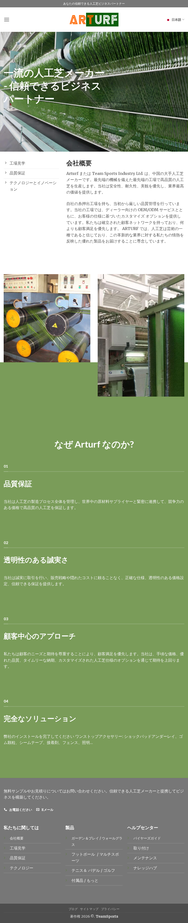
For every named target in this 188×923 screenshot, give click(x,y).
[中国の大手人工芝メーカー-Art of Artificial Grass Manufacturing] (94, 19)
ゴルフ (109, 870)
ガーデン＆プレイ (85, 838)
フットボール (83, 854)
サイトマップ (89, 909)
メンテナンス (145, 857)
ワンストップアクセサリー (98, 736)
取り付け (141, 848)
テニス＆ (79, 870)
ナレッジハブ (145, 867)
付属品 (77, 880)
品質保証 (17, 857)
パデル (94, 870)
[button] (7, 19)
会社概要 (17, 838)
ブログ (73, 909)
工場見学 (17, 848)
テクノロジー (21, 867)
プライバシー (110, 909)
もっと (92, 880)
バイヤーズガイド (147, 838)
